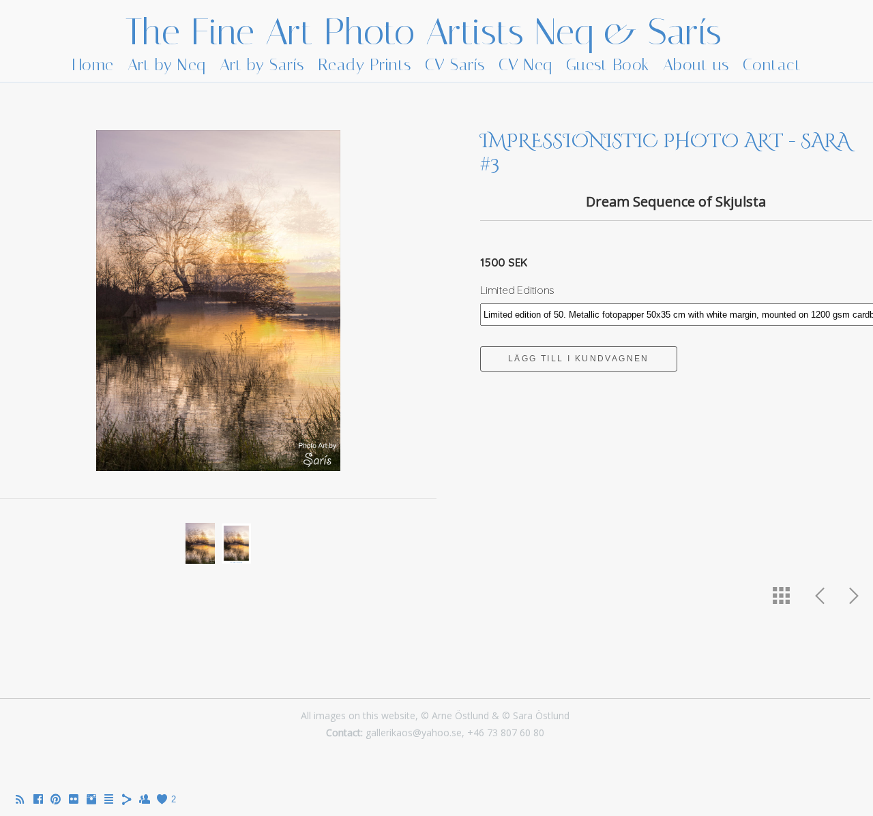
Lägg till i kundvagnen (578, 358)
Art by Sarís (262, 64)
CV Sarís (455, 64)
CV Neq (525, 64)
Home (93, 64)
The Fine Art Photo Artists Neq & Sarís (423, 32)
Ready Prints (364, 64)
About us (696, 64)
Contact (772, 64)
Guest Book (607, 64)
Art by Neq (167, 64)
